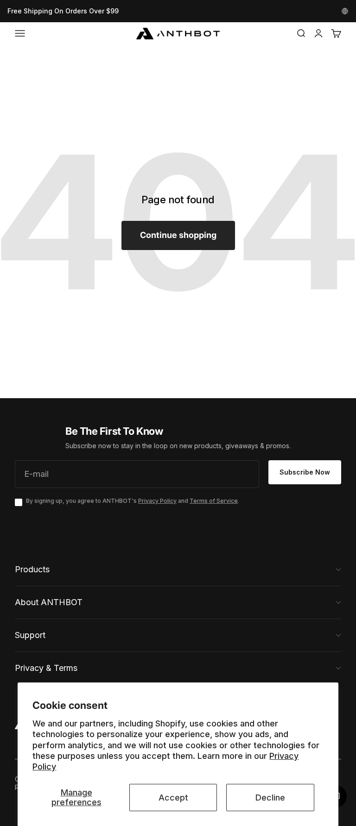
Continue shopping (178, 235)
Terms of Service (214, 500)
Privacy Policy (157, 500)
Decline (270, 797)
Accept (173, 797)
